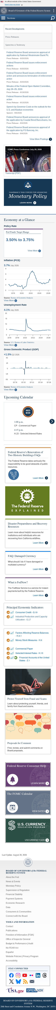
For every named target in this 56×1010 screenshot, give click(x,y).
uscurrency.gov (35, 840)
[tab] (28, 29)
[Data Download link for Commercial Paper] (8, 648)
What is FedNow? (18, 582)
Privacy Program (30, 956)
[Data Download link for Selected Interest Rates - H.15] (8, 653)
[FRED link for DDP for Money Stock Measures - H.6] (12, 640)
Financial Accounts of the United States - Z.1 (34, 659)
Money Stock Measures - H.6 (28, 640)
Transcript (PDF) (13, 173)
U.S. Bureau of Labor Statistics (22, 342)
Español (10, 952)
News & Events (13, 881)
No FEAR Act (12, 948)
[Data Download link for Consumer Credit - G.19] (8, 612)
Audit (30, 943)
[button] (4, 11)
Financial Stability (14, 894)
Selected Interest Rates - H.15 (29, 653)
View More (33, 251)
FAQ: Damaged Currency (22, 556)
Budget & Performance (16, 943)
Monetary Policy (13, 886)
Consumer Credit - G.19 (26, 612)
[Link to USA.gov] (16, 990)
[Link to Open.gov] (36, 990)
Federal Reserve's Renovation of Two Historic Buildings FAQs (25, 453)
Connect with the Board (16, 916)
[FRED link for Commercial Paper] (12, 648)
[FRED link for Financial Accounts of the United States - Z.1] (12, 657)
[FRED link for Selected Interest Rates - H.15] (12, 653)
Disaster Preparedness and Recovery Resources (27, 525)
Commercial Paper (24, 648)
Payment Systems (14, 899)
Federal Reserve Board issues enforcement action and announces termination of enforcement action (29, 76)
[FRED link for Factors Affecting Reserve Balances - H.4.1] (12, 632)
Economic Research (15, 903)
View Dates (38, 811)
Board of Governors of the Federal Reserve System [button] (29, 10)
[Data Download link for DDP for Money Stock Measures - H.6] (8, 640)
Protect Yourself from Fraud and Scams (27, 698)
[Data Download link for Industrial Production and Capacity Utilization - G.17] (8, 616)
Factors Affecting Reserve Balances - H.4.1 (32, 634)
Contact (9, 926)
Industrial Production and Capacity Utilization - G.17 (31, 618)
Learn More (38, 477)
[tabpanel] (28, 96)
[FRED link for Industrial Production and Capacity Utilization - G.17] (12, 616)
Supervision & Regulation (18, 890)
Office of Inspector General (18, 939)
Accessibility (11, 961)
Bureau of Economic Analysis (22, 298)
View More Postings (39, 139)
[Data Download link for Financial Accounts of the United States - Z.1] (8, 657)
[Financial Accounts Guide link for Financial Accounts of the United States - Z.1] (16, 657)
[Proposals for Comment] (28, 726)
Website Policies (13, 956)
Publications (11, 930)
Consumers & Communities (18, 912)
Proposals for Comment (19, 743)
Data (8, 907)
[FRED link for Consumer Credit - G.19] (12, 612)
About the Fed (12, 877)
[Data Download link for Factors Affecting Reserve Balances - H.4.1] (8, 632)
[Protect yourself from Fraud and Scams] (28, 682)
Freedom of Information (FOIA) (20, 935)
